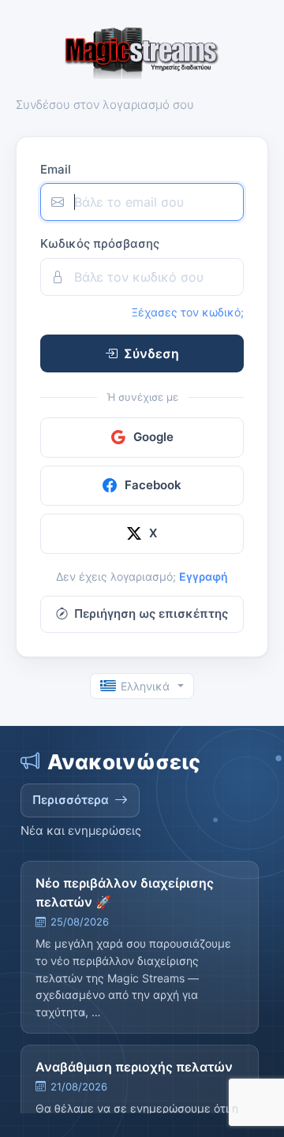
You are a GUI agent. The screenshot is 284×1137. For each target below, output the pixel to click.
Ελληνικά (145, 686)
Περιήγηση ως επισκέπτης (151, 613)
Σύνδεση (151, 353)
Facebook (153, 484)
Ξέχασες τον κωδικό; (188, 312)
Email (55, 169)
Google (153, 436)
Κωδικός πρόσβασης (99, 243)
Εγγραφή (203, 576)
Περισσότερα (70, 799)
